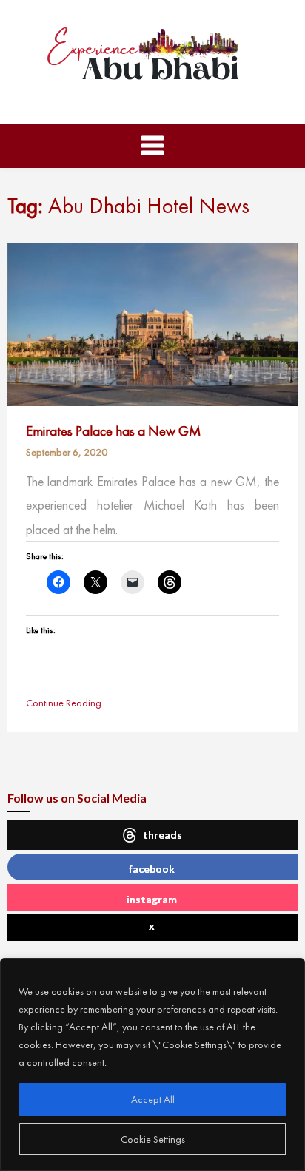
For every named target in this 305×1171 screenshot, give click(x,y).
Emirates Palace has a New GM (113, 431)
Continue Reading (63, 702)
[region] (152, 1064)
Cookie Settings (153, 1139)
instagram (152, 899)
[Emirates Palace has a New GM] (152, 323)
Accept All (153, 1099)
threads (162, 835)
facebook (152, 869)
